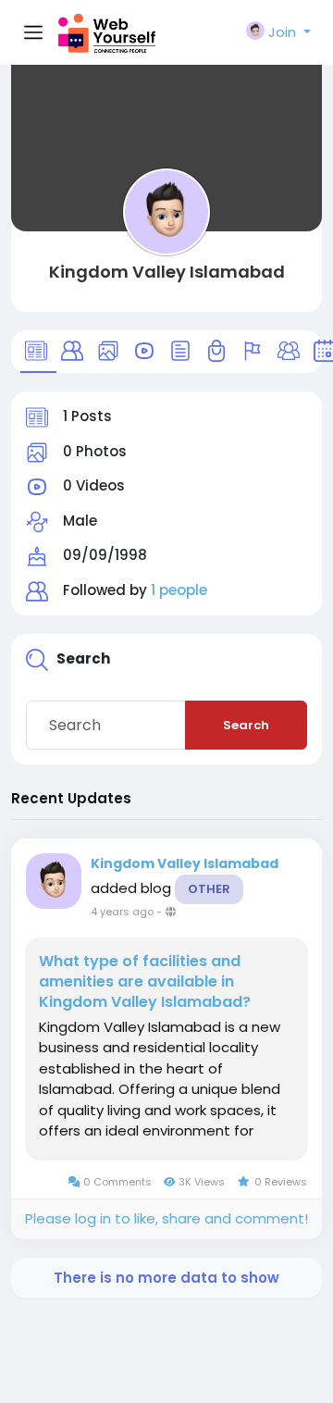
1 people (179, 590)
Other (209, 889)
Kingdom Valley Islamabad (167, 271)
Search (246, 725)
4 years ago (122, 911)
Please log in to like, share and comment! (166, 1218)
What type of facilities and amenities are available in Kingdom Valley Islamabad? (145, 981)
